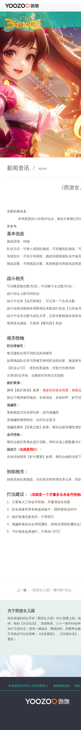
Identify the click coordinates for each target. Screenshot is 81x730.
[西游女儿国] (23, 15)
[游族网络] (22, 6)
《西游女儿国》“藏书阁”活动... (51, 590)
